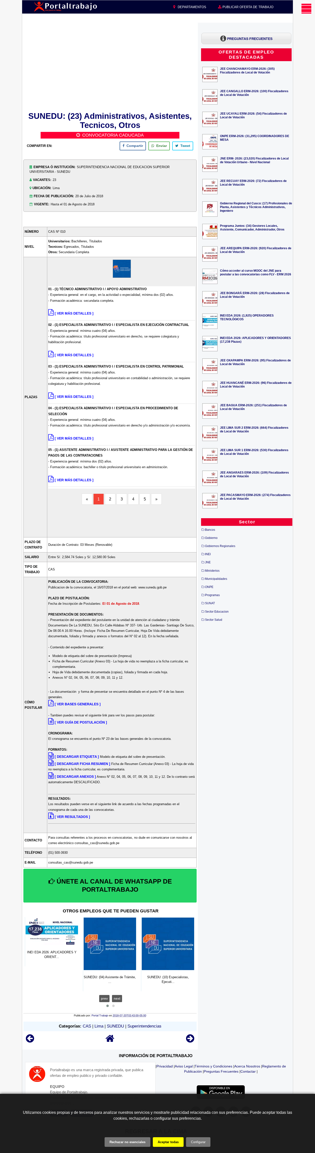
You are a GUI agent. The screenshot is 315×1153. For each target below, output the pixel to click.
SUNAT (210, 603)
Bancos (210, 530)
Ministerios (212, 570)
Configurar (198, 1142)
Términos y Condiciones (213, 1066)
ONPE (209, 587)
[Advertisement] (110, 66)
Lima (98, 1026)
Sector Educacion (217, 611)
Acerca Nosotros (247, 1066)
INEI (208, 554)
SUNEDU (115, 1026)
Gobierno (211, 538)
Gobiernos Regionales (220, 546)
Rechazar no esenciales (127, 1142)
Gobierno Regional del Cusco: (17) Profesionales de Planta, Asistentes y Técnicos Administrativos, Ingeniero (256, 207)
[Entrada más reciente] (30, 1041)
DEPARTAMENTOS (191, 7)
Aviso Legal (184, 1066)
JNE (208, 562)
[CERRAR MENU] (306, 9)
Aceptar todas (168, 1142)
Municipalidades (216, 579)
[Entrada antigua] (190, 1041)
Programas (212, 595)
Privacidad (165, 1066)
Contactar (248, 1071)
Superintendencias (144, 1026)
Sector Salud (213, 619)
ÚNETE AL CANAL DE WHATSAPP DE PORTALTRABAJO (113, 885)
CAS (87, 1026)
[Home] (110, 1041)
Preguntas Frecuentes (221, 1071)
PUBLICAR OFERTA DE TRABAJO (247, 7)
